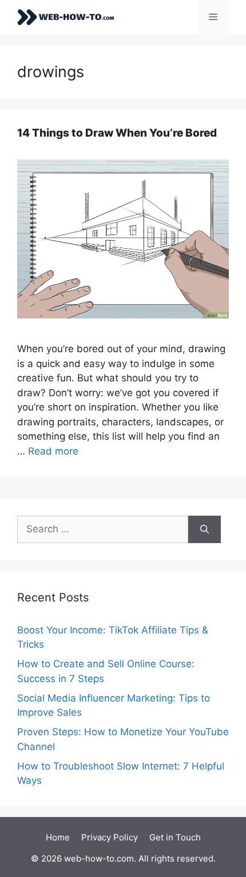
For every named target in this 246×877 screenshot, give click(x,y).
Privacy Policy (109, 837)
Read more (53, 451)
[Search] (204, 529)
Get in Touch (175, 837)
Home (58, 837)
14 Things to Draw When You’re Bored (117, 132)
